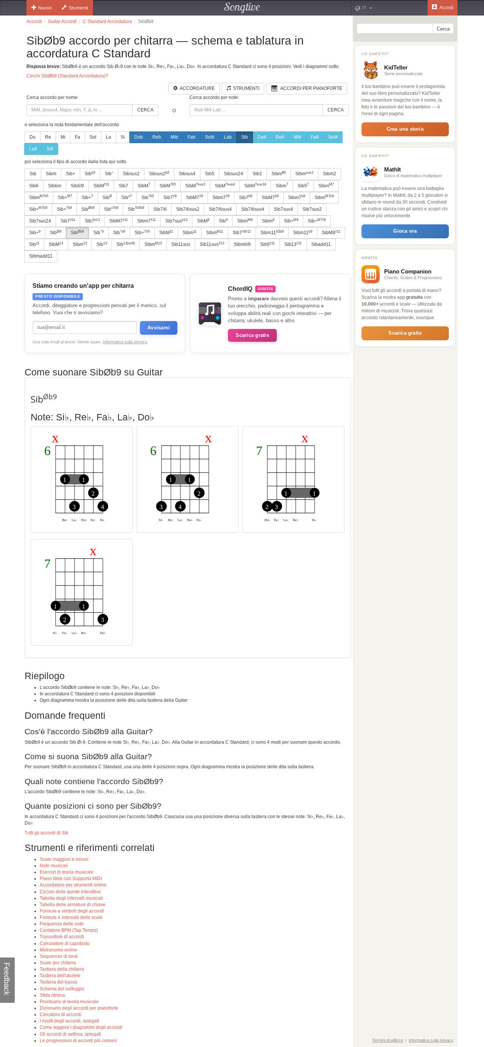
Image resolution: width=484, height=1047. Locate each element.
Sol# (333, 137)
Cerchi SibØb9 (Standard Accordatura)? (67, 76)
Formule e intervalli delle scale (71, 917)
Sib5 (209, 173)
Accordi (34, 21)
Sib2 (257, 173)
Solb (209, 137)
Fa (77, 137)
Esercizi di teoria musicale (66, 872)
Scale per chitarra (58, 962)
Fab (191, 137)
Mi (62, 137)
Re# (280, 137)
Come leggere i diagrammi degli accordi (81, 1027)
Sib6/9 (77, 185)
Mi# (297, 137)
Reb (156, 137)
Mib (174, 137)
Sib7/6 (160, 209)
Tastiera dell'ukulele (60, 975)
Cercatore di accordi (60, 1014)
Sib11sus (180, 244)
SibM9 (331, 233)
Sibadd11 (321, 244)
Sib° (109, 173)
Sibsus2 (131, 173)
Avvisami (158, 327)
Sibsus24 (233, 173)
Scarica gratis (252, 335)
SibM (101, 185)
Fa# (315, 137)
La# (33, 148)
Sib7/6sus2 (187, 209)
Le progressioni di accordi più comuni (78, 1040)
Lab (228, 137)
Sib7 (123, 185)
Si (123, 137)
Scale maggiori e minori (64, 859)
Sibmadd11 (41, 256)
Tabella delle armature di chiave (72, 904)
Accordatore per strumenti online (73, 885)
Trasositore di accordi (62, 936)
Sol (93, 137)
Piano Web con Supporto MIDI (71, 878)
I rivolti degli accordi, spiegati (69, 1021)
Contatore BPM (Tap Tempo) (69, 930)
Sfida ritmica (52, 995)
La (108, 137)
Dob (138, 137)
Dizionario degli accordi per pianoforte (79, 1008)
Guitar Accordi (62, 21)
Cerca (145, 110)
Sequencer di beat (59, 956)
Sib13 (293, 244)
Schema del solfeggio (62, 988)
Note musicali (54, 865)
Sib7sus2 (312, 209)
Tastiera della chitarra (62, 969)
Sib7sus (176, 221)
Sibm (51, 173)
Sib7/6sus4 (220, 209)
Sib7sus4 (283, 209)
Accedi (446, 7)
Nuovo (45, 8)
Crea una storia (405, 129)
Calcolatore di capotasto (65, 943)
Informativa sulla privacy (125, 342)
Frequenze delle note (62, 924)
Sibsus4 (187, 173)
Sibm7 (221, 197)
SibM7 (194, 197)
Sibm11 (272, 233)
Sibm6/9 (242, 244)
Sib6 (34, 185)
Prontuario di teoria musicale (69, 1001)
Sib (244, 137)
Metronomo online (58, 950)
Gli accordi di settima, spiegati (70, 1034)
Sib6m (54, 185)
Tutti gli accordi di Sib (46, 832)
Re (48, 137)
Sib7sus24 (40, 221)
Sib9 (267, 244)
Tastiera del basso (58, 982)
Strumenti (78, 8)
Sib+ (70, 173)
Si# (50, 148)
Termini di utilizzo (387, 1040)
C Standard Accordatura (107, 21)
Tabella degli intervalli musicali (71, 898)
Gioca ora (405, 231)
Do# (262, 137)
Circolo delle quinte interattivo (70, 891)
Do (32, 137)
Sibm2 (329, 173)
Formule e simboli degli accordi (72, 911)
